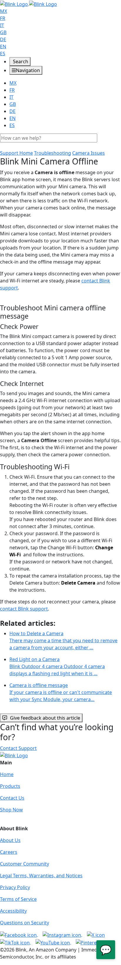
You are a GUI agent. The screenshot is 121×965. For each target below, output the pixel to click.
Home (7, 774)
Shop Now (11, 809)
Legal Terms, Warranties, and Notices (41, 875)
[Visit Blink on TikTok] (15, 942)
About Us (10, 840)
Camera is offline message (60, 692)
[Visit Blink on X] (96, 934)
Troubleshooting (52, 153)
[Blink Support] (28, 3)
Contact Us (12, 798)
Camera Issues (88, 153)
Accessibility (13, 911)
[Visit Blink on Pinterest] (93, 942)
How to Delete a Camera (63, 640)
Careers (8, 852)
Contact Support (18, 748)
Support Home (16, 153)
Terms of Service (18, 899)
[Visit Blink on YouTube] (53, 942)
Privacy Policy (15, 887)
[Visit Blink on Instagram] (62, 934)
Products (10, 786)
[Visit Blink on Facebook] (19, 934)
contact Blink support (24, 608)
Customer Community (24, 864)
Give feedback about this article (45, 718)
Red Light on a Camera (57, 666)
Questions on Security (24, 922)
